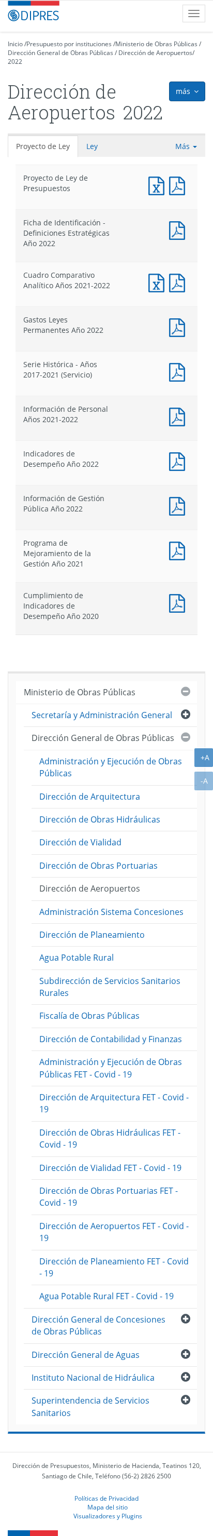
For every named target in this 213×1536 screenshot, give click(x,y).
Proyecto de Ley (43, 146)
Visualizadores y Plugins (107, 1516)
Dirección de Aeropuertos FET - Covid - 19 (114, 1232)
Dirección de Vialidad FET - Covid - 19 (110, 1168)
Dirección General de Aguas (86, 1354)
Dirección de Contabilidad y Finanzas (110, 1039)
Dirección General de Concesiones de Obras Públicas (98, 1325)
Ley (92, 146)
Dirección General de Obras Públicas (60, 52)
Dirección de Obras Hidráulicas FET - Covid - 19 (109, 1138)
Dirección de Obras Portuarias (98, 865)
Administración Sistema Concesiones (111, 912)
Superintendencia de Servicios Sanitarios (90, 1406)
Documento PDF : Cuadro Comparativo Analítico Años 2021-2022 (179, 281)
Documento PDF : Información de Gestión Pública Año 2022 (179, 505)
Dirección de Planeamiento (92, 934)
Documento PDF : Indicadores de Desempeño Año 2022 (179, 460)
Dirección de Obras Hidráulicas (99, 819)
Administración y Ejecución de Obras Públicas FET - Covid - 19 (110, 1068)
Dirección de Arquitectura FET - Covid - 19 (114, 1103)
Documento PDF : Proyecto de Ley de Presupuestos (179, 184)
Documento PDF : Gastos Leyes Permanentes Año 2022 (179, 326)
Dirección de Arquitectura (89, 796)
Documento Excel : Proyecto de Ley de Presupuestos (158, 184)
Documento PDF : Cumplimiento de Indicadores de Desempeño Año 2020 (179, 602)
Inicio (15, 43)
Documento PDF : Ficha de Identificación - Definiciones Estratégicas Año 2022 (179, 229)
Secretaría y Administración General (102, 715)
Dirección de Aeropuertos (155, 52)
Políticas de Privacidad (106, 1498)
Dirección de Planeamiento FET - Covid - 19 (114, 1267)
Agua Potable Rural (76, 957)
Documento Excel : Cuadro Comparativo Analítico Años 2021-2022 (158, 281)
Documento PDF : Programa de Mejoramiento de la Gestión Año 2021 (179, 549)
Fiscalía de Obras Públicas (89, 1015)
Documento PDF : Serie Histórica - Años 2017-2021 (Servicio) (179, 371)
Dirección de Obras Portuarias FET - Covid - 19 (108, 1196)
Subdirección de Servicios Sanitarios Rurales (109, 987)
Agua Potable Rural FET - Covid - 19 (106, 1296)
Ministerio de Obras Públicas (156, 43)
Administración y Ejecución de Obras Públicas (110, 767)
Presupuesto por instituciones (69, 43)
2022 (15, 61)
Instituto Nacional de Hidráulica (93, 1377)
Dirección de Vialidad (80, 842)
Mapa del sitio (107, 1507)
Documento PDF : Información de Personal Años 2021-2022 (179, 415)
